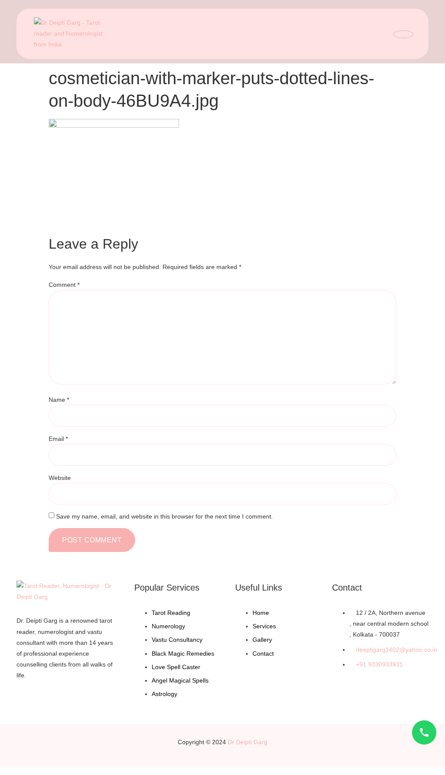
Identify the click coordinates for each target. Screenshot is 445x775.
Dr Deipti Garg (247, 742)
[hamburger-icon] (403, 34)
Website (60, 478)
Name (59, 400)
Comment (64, 285)
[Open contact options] (424, 732)
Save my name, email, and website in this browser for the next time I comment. (164, 516)
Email (58, 439)
